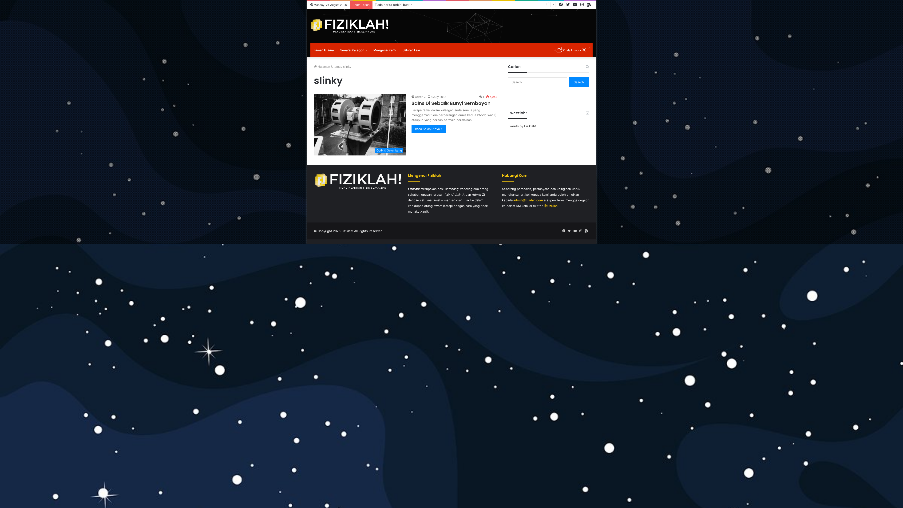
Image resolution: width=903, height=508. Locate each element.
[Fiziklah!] (349, 26)
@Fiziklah (551, 206)
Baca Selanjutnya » (428, 129)
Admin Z (420, 97)
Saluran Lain (411, 50)
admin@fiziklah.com (528, 200)
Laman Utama (324, 50)
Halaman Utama (329, 66)
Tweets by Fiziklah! (522, 126)
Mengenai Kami (384, 50)
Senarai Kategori (352, 50)
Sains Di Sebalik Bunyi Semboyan (451, 103)
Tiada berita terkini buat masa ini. (399, 5)
